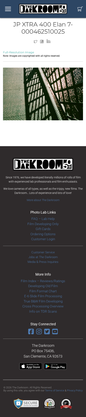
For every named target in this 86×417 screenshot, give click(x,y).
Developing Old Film (43, 286)
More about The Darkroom (43, 200)
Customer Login (43, 239)
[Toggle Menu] (8, 9)
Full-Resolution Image (18, 52)
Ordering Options (43, 234)
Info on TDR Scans (43, 311)
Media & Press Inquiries (43, 262)
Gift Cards (43, 229)
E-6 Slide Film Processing (43, 296)
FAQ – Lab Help (43, 219)
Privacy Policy (75, 390)
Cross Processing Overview (43, 306)
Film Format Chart (43, 291)
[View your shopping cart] (80, 9)
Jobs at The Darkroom (43, 257)
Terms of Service (54, 390)
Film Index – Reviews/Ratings (43, 281)
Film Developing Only (43, 224)
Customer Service (43, 252)
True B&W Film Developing (43, 301)
